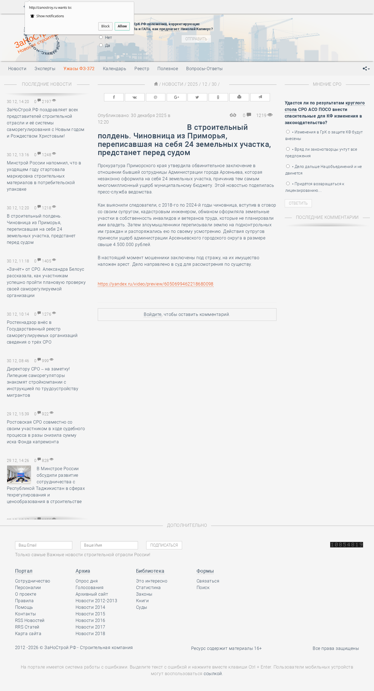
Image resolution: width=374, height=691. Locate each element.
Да (107, 45)
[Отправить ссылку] (260, 97)
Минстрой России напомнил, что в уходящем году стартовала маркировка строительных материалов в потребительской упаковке (44, 176)
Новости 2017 (90, 627)
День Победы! (258, 21)
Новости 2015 (90, 613)
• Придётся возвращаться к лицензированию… (314, 187)
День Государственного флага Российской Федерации (304, 42)
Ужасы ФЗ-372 (79, 68)
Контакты (25, 613)
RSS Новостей (30, 620)
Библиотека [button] (150, 571)
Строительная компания (106, 647)
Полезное (167, 68)
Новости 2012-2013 (96, 600)
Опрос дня (87, 581)
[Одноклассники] (218, 97)
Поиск (203, 587)
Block (105, 26)
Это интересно (151, 581)
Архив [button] (83, 571)
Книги (142, 600)
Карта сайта (28, 633)
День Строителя (267, 35)
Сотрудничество (32, 581)
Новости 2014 (90, 607)
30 (214, 84)
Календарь (114, 68)
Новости (172, 84)
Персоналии (28, 587)
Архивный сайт (92, 594)
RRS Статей (27, 627)
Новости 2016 (90, 620)
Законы (144, 594)
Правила (24, 600)
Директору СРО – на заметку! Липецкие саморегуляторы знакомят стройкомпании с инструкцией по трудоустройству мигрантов (42, 382)
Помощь (24, 607)
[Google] (176, 97)
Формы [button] (205, 571)
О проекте (25, 594)
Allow (122, 26)
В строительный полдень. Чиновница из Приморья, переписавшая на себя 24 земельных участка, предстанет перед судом (41, 229)
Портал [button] (24, 571)
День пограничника (264, 28)
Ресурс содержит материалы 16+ (226, 648)
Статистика (148, 587)
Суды (141, 607)
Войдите (152, 314)
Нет (108, 37)
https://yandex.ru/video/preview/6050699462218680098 (156, 284)
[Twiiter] (197, 97)
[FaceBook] (114, 97)
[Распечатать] (239, 97)
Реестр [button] (141, 68)
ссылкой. (213, 673)
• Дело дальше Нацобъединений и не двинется (323, 169)
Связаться (208, 581)
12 (204, 84)
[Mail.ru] (156, 97)
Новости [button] (17, 68)
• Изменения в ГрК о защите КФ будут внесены (324, 135)
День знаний (267, 52)
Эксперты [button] (44, 68)
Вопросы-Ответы (204, 68)
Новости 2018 (90, 633)
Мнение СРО (327, 84)
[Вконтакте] (135, 97)
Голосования (89, 587)
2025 (193, 84)
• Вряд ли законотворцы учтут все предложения (321, 152)
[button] (366, 69)
